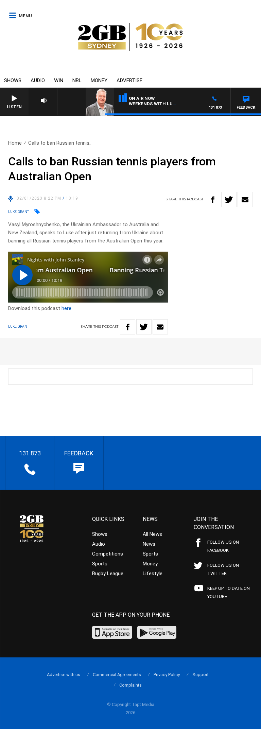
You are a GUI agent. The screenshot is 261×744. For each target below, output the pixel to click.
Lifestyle (152, 573)
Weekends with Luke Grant (162, 103)
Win (58, 80)
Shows (12, 80)
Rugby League (107, 573)
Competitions (107, 554)
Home (15, 143)
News (149, 544)
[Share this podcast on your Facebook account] (212, 199)
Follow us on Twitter (223, 569)
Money (99, 80)
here (66, 308)
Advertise (129, 80)
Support (200, 674)
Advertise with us (63, 674)
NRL (77, 80)
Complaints (130, 685)
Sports (99, 564)
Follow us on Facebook (223, 546)
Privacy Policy (167, 674)
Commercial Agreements (117, 674)
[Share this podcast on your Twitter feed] (229, 199)
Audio (38, 80)
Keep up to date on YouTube (228, 592)
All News (152, 534)
